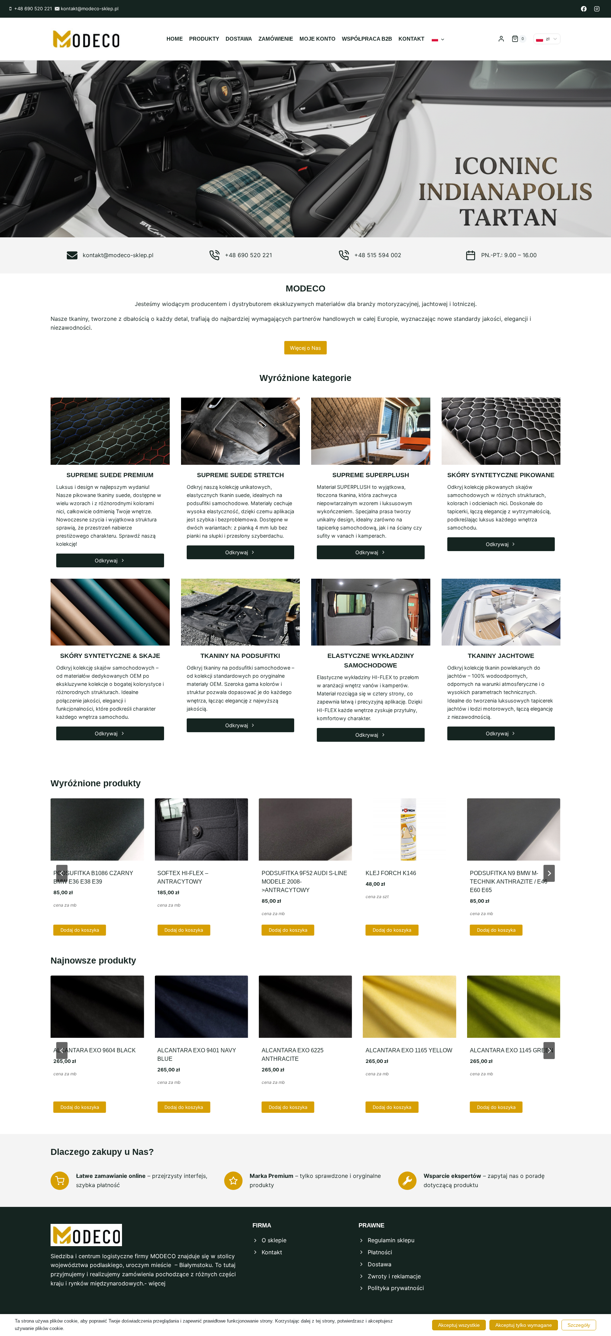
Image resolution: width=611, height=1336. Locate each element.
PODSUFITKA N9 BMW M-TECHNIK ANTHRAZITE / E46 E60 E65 (508, 881)
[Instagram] (597, 9)
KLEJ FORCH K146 (391, 873)
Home (175, 39)
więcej (157, 1283)
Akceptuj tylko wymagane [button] (523, 1325)
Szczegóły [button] (579, 1325)
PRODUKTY (204, 39)
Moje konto (317, 39)
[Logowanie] (501, 39)
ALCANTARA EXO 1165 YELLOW (409, 1050)
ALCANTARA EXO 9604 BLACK (94, 1050)
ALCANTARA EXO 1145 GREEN (511, 1050)
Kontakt (411, 39)
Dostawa (239, 39)
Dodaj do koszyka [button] (79, 930)
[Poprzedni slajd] (62, 873)
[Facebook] (583, 9)
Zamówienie (275, 39)
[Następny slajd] (549, 873)
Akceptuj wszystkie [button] (459, 1325)
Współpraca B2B (367, 39)
